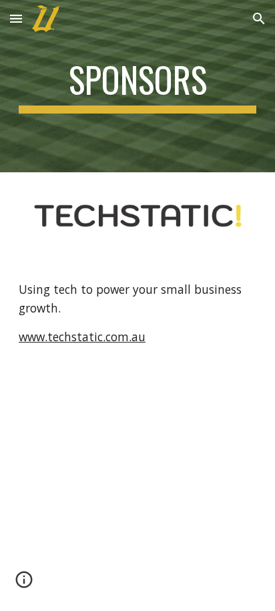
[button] (16, 18)
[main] (137, 86)
